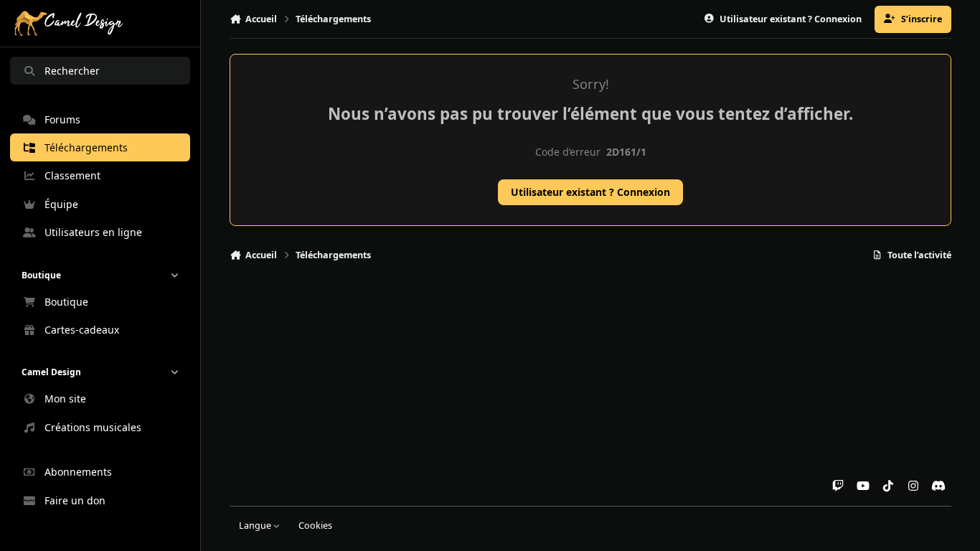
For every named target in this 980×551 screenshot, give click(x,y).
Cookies (315, 525)
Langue (256, 525)
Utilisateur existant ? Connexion (590, 192)
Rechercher (72, 70)
